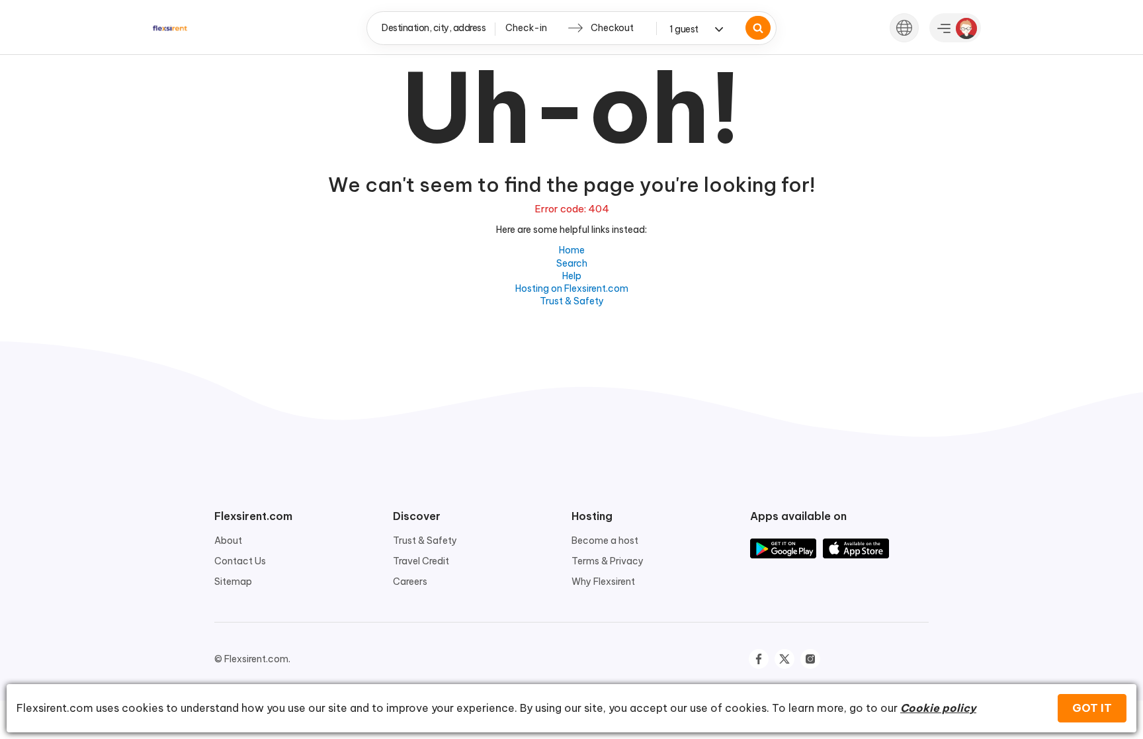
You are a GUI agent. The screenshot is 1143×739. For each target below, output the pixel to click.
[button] (904, 27)
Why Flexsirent (603, 581)
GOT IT (1092, 708)
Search (571, 263)
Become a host (605, 540)
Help (571, 276)
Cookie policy (938, 708)
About (228, 540)
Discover (417, 516)
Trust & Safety (572, 301)
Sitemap (233, 581)
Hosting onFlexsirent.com (571, 288)
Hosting (592, 516)
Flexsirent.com (253, 516)
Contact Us (240, 561)
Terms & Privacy (608, 561)
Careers (410, 581)
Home (572, 250)
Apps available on (798, 516)
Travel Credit (421, 561)
